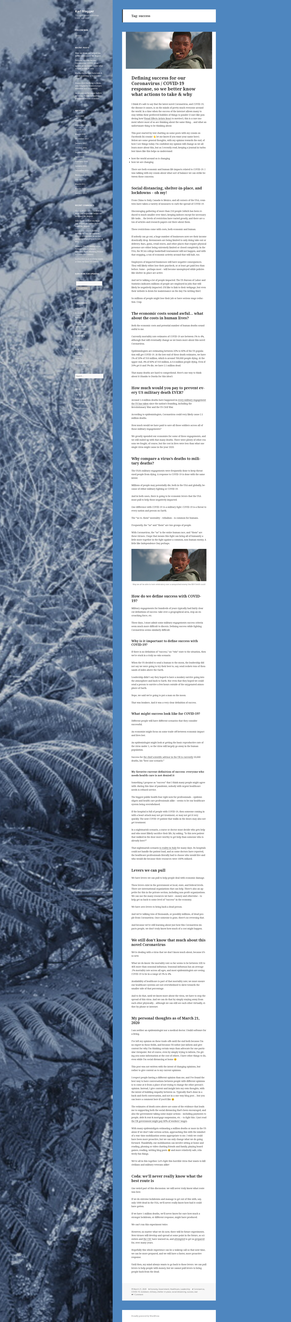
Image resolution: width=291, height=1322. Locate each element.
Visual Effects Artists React (157, 118)
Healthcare (80, 331)
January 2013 (81, 193)
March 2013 (80, 188)
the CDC (147, 1239)
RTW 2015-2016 (82, 349)
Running (79, 354)
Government (80, 326)
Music (77, 345)
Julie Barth (80, 221)
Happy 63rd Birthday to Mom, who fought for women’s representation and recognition (88, 86)
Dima (77, 246)
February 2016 (81, 161)
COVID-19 (135, 1292)
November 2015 (82, 175)
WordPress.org (81, 408)
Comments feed (82, 403)
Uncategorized (81, 363)
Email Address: (81, 280)
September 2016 (82, 152)
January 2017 (81, 143)
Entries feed (80, 399)
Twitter (78, 35)
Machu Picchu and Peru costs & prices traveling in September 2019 (88, 76)
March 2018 (80, 134)
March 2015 (80, 184)
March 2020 (80, 120)
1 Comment (138, 1294)
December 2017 (82, 138)
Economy (79, 313)
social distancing (179, 1292)
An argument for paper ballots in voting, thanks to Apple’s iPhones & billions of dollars (88, 96)
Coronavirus (199, 1289)
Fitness (78, 322)
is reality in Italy (168, 847)
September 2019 (82, 125)
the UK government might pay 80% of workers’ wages (159, 1121)
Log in (78, 394)
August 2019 (80, 129)
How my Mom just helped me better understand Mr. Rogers (89, 213)
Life (77, 340)
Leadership (80, 336)
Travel (78, 358)
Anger (78, 308)
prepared (199, 1239)
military (153, 1292)
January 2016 (81, 166)
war (196, 1292)
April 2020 (79, 116)
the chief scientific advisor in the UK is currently (168, 757)
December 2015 (82, 170)
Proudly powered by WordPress (145, 1316)
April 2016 (79, 157)
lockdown (145, 1292)
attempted (179, 1239)
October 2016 (81, 148)
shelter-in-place (164, 1292)
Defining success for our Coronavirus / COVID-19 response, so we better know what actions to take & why (89, 236)
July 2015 (79, 179)
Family (78, 317)
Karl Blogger (84, 11)
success (190, 1292)
